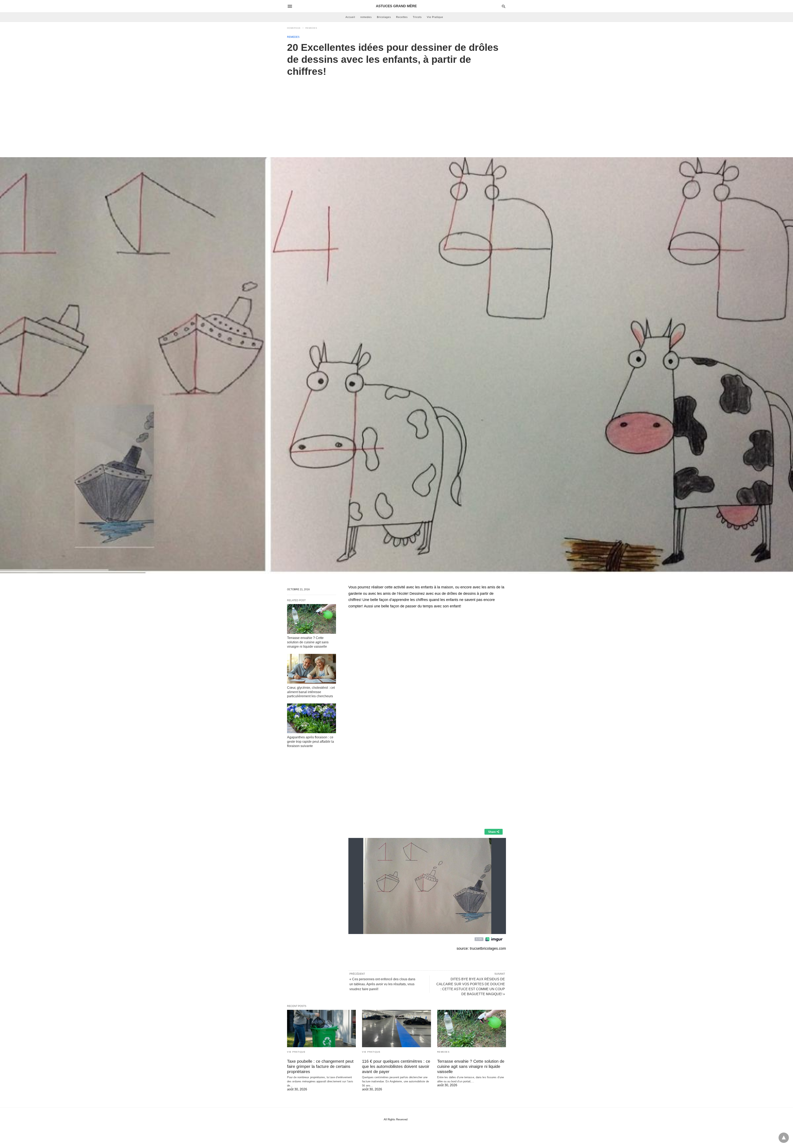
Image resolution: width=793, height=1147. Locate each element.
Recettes (402, 17)
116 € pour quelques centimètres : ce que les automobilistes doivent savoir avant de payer (396, 1066)
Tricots (417, 17)
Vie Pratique (435, 17)
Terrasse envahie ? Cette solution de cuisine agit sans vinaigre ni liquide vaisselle (308, 642)
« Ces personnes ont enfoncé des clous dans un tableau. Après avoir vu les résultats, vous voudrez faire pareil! (382, 984)
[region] (396, 113)
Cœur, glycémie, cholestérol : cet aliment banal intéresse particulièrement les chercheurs (311, 692)
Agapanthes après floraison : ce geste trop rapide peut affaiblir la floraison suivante (310, 741)
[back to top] (784, 1138)
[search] (503, 6)
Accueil (350, 17)
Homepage (294, 28)
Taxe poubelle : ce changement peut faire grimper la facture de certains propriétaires (320, 1066)
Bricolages (384, 17)
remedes (366, 17)
